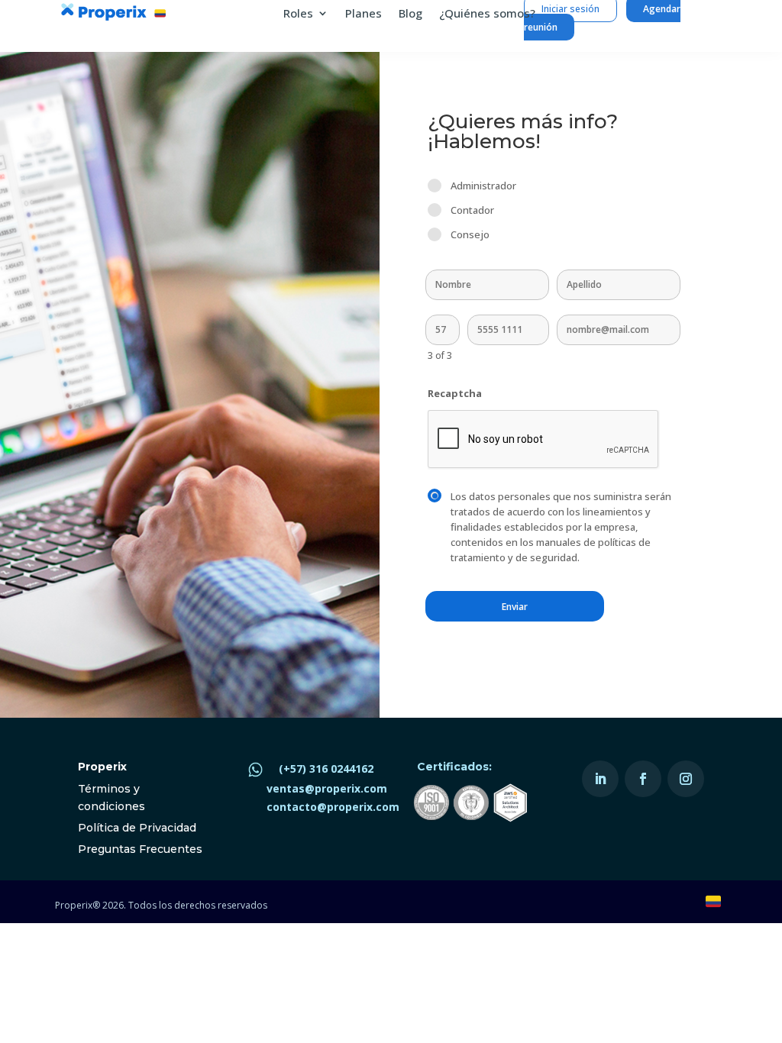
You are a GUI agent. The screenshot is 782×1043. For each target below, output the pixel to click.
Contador (472, 210)
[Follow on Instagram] (685, 778)
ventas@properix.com (327, 788)
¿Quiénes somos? (487, 14)
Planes (363, 14)
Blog (410, 14)
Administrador (483, 185)
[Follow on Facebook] (643, 778)
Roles (298, 14)
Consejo (470, 234)
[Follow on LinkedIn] (600, 778)
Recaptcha (455, 393)
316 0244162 (341, 768)
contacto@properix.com (333, 806)
